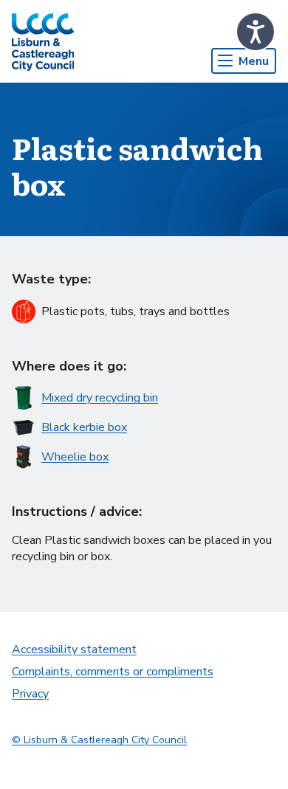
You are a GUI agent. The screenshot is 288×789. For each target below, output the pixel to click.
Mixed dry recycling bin (99, 398)
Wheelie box (75, 457)
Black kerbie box (84, 427)
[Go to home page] (43, 41)
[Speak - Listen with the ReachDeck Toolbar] (255, 32)
